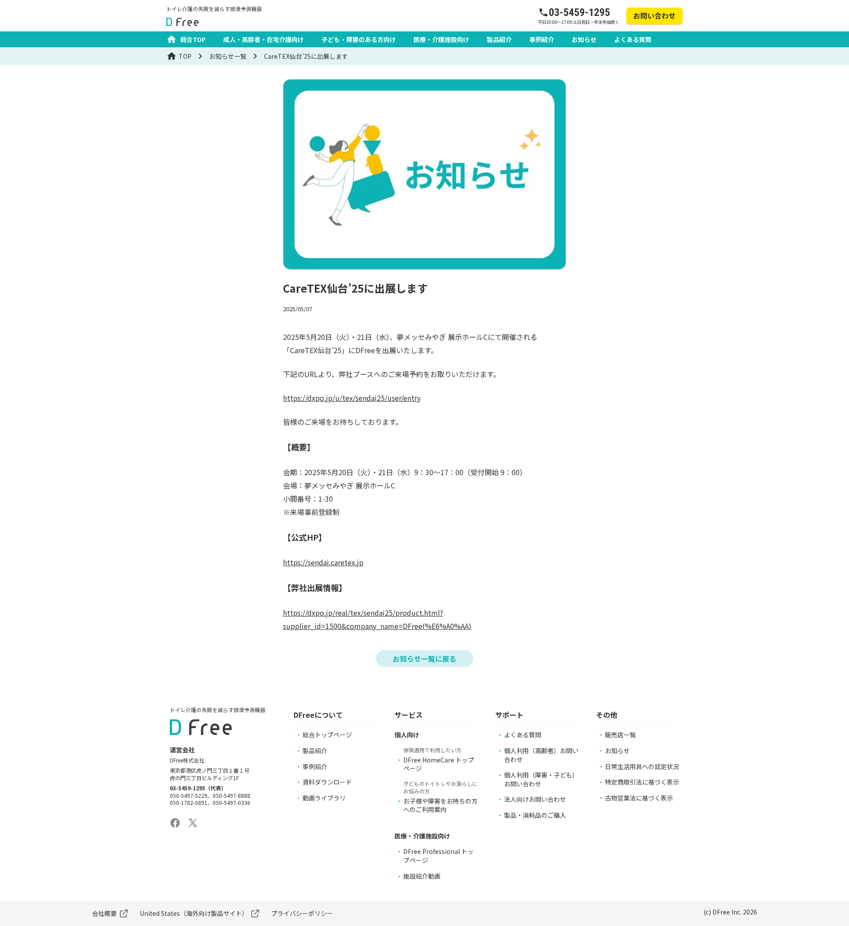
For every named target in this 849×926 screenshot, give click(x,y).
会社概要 (104, 913)
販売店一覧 (620, 734)
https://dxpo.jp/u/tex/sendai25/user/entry (352, 398)
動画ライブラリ (324, 797)
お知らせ (584, 39)
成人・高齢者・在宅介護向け (263, 39)
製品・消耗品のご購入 (535, 815)
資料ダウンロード (327, 781)
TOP (185, 56)
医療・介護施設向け (441, 39)
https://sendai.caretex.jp (323, 562)
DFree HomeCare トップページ (438, 764)
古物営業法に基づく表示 (639, 797)
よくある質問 (632, 39)
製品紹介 (499, 39)
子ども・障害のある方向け (358, 39)
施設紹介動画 (421, 876)
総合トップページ (327, 734)
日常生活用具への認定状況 (642, 766)
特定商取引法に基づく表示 (642, 781)
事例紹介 (541, 39)
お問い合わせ (654, 15)
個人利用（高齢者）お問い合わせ (541, 755)
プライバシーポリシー (302, 913)
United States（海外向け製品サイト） (194, 913)
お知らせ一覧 (227, 56)
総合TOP (193, 39)
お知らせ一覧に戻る (424, 658)
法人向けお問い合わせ (535, 799)
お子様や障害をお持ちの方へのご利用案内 (440, 805)
